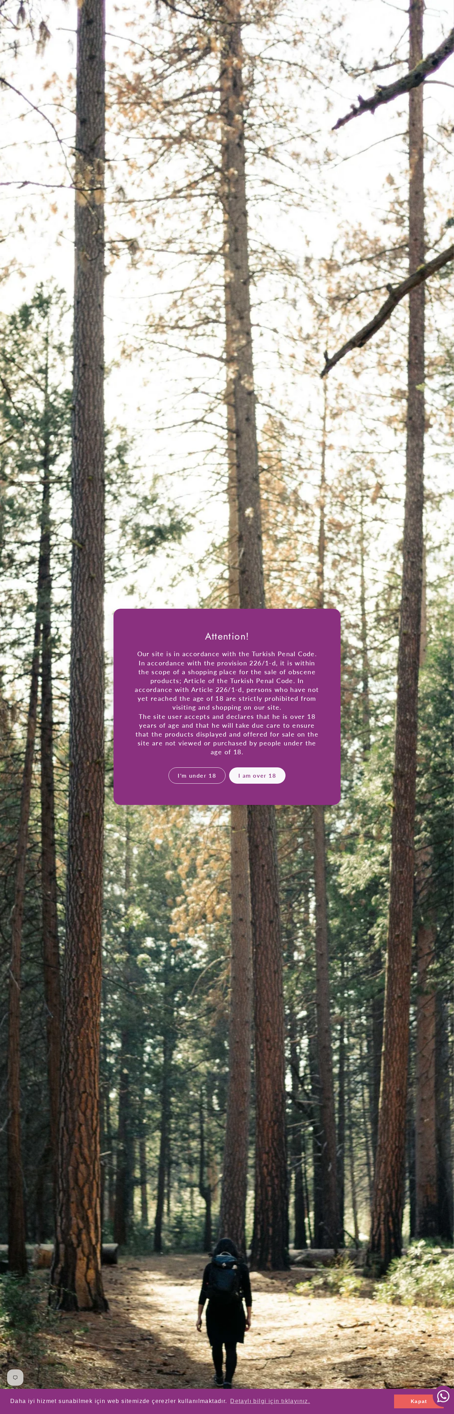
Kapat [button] (419, 1401)
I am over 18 (257, 775)
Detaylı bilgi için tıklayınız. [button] (270, 1401)
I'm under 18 (197, 775)
